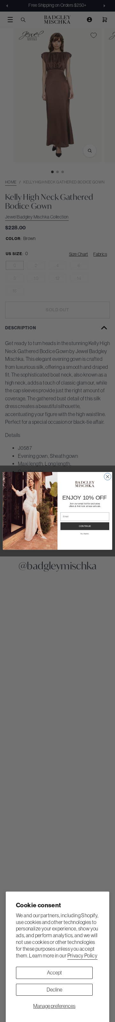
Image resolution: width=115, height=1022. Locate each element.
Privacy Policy (82, 955)
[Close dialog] (107, 476)
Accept (54, 972)
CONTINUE (85, 526)
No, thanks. (84, 533)
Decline (54, 989)
